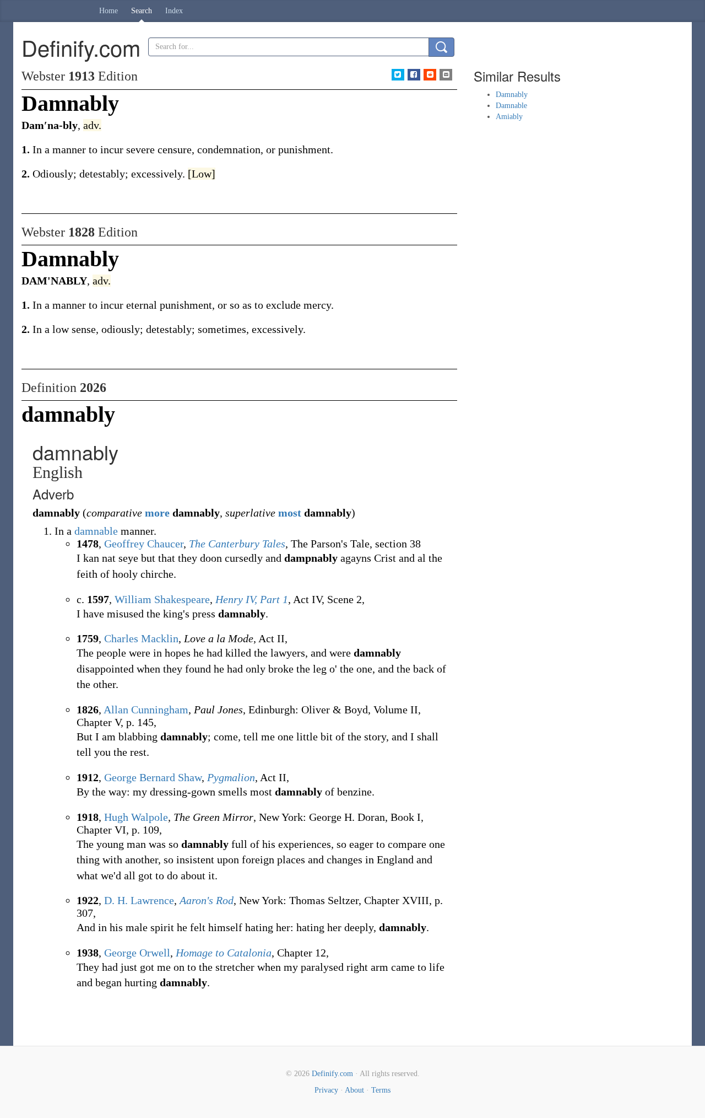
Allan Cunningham (146, 709)
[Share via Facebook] (414, 74)
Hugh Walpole (136, 817)
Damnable (511, 105)
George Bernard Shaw (153, 777)
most (289, 513)
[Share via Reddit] (430, 74)
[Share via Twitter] (398, 74)
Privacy (326, 1090)
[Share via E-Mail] (446, 74)
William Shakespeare (162, 599)
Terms (381, 1090)
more (157, 513)
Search (141, 11)
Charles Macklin (141, 638)
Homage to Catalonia (224, 953)
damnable (96, 531)
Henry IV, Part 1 (251, 599)
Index (174, 11)
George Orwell (137, 953)
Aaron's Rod (207, 900)
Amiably (509, 116)
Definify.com (332, 1073)
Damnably (512, 94)
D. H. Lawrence (139, 900)
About (354, 1090)
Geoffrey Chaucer (143, 544)
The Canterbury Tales (237, 544)
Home (108, 11)
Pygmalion (231, 777)
